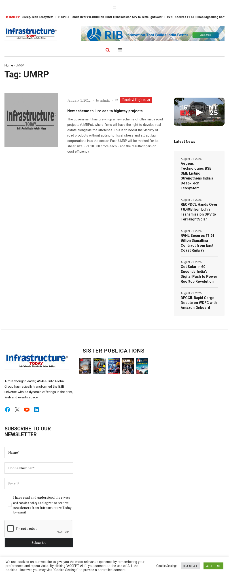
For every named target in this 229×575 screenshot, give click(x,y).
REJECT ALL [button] (190, 566)
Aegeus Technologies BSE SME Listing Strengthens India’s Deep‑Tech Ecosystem (197, 175)
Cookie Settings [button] (166, 566)
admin (105, 100)
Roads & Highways (136, 100)
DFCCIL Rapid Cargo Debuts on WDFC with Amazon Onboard (199, 303)
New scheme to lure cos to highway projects (105, 111)
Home (8, 65)
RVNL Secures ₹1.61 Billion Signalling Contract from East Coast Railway (197, 242)
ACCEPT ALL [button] (213, 566)
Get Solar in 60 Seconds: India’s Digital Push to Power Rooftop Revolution (199, 274)
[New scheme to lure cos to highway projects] (31, 120)
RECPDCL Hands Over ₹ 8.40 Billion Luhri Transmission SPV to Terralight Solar (97, 17)
